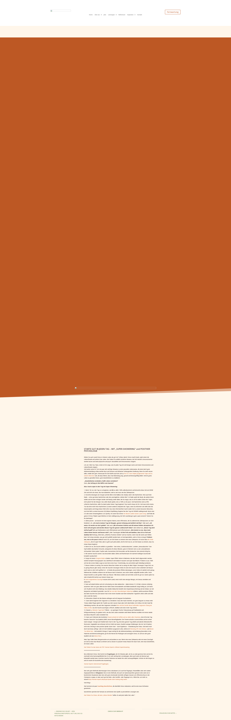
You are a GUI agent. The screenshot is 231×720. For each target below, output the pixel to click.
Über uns (97, 15)
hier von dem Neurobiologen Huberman (121, 591)
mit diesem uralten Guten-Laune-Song (134, 513)
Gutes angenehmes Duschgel (94, 579)
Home (91, 15)
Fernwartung (172, 12)
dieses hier (97, 636)
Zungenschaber (100, 558)
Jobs (105, 15)
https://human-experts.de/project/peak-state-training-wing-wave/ (107, 679)
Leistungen (111, 15)
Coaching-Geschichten (104, 686)
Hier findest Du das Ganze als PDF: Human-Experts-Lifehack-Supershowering (106, 647)
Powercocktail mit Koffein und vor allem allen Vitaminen (124, 617)
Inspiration (130, 15)
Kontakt (139, 15)
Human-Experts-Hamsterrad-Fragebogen (96, 664)
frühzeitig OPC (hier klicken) (138, 629)
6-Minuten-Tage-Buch (97, 610)
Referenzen (121, 15)
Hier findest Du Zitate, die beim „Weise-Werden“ (98, 695)
